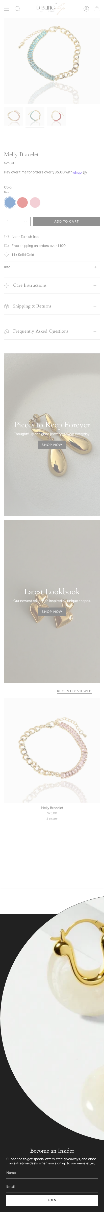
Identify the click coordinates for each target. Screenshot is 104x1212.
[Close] (96, 921)
